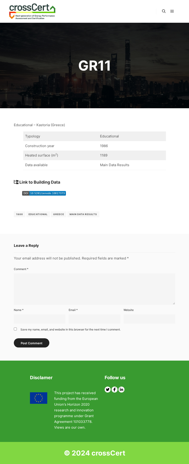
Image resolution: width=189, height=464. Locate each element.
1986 (19, 214)
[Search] (164, 11)
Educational (38, 214)
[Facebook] (115, 390)
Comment (21, 269)
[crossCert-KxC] (32, 11)
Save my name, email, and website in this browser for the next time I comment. (71, 329)
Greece (58, 214)
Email (73, 310)
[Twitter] (108, 390)
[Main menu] (172, 11)
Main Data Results (83, 214)
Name (19, 310)
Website (129, 310)
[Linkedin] (121, 390)
